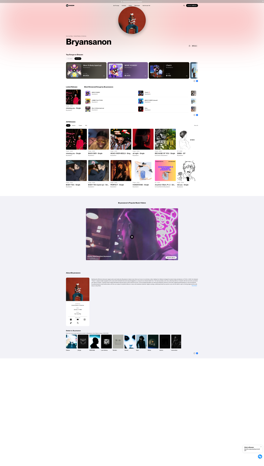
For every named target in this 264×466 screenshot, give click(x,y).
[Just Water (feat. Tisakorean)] (193, 101)
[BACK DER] (193, 109)
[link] (171, 257)
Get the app (116, 5)
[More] (129, 93)
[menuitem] (116, 5)
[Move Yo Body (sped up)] (109, 109)
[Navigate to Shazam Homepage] (70, 5)
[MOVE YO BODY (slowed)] (162, 101)
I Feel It (146, 92)
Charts (130, 5)
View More (194, 285)
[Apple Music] (68, 112)
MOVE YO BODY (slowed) (151, 100)
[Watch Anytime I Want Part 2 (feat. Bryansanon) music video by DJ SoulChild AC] (132, 237)
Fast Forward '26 (146, 5)
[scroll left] (194, 81)
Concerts (124, 5)
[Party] (162, 109)
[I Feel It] (162, 93)
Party (146, 108)
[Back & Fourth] (193, 93)
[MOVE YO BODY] (109, 93)
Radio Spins (137, 5)
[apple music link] (194, 46)
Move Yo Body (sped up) (98, 108)
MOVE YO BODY (96, 92)
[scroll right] (197, 81)
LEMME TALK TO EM (97, 100)
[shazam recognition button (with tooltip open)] (260, 456)
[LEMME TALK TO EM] (109, 101)
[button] (262, 1)
